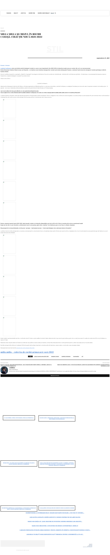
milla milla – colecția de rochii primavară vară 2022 (27, 352)
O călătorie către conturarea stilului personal (19, 417)
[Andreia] (4, 370)
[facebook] (9, 373)
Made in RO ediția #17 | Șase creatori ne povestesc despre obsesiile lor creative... (55, 521)
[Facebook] (3, 58)
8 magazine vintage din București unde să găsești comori (57, 508)
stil (82, 356)
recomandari (76, 356)
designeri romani (55, 356)
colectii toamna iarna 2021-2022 (41, 356)
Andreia (12, 367)
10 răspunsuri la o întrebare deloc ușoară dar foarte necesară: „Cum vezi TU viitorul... (55, 512)
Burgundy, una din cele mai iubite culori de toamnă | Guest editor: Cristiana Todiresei (19, 463)
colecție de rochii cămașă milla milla (25, 348)
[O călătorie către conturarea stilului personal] (19, 397)
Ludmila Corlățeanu (6, 68)
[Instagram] (22, 548)
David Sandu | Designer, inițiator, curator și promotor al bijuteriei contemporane (57, 418)
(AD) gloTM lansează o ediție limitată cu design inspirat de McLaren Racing (55, 517)
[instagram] (11, 373)
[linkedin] (13, 373)
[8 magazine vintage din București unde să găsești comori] (57, 487)
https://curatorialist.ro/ (13, 369)
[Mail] (25, 548)
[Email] (12, 58)
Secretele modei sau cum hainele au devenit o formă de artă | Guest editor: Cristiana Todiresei (19, 508)
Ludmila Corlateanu (66, 356)
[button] (53, 13)
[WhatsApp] (7, 58)
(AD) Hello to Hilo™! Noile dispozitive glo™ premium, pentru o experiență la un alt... (55, 534)
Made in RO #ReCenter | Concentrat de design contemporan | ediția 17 (55, 525)
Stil (2, 28)
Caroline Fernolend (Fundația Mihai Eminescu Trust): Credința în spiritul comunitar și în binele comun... (55, 530)
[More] (16, 57)
